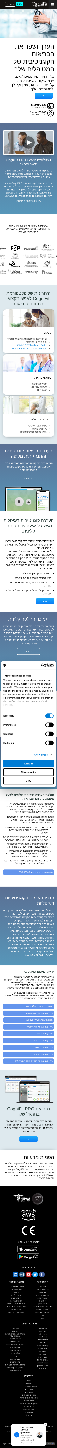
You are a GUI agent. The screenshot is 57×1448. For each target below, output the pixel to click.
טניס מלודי (15, 1328)
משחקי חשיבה (15, 1371)
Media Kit (47, 1432)
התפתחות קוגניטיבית (29, 1386)
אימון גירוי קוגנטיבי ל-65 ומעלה (39, 1006)
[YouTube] (28, 1274)
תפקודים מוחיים (42, 1310)
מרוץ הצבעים (15, 1342)
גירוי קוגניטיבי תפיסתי (43, 1054)
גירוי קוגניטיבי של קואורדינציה (40, 1027)
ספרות (15, 1356)
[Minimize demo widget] (45, 1424)
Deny (28, 780)
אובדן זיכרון (42, 1304)
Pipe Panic (42, 1337)
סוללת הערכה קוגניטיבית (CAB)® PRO (36, 872)
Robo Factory (42, 1345)
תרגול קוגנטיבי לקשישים (16, 1304)
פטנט (29, 1381)
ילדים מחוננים (28, 1409)
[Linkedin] (15, 1274)
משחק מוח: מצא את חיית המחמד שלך (15, 1335)
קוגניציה (42, 1301)
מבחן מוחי (29, 1392)
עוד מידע (28, 478)
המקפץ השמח (15, 1348)
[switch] (49, 724)
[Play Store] (28, 1256)
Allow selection (28, 772)
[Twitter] (35, 1274)
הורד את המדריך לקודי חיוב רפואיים (29, 348)
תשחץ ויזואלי (42, 1357)
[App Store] (28, 1249)
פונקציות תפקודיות (42, 1312)
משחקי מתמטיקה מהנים (28, 1404)
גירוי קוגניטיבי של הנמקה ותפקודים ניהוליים (34, 1061)
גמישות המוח (42, 1298)
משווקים (29, 1383)
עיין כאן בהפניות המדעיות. (28, 201)
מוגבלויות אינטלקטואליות (42, 1307)
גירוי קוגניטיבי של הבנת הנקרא (39, 1013)
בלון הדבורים (15, 1362)
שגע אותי (42, 1354)
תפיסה (42, 1315)
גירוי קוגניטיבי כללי (45, 1033)
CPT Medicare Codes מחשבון (32, 345)
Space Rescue (42, 1363)
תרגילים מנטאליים (29, 1395)
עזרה (8, 1432)
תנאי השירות (49, 1427)
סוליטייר (42, 1343)
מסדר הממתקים (15, 1350)
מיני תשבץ (42, 1331)
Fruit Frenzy (42, 1334)
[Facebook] (42, 1274)
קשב (42, 1318)
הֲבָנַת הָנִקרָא (29, 1407)
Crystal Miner (42, 1340)
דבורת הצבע (15, 1359)
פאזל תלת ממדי (15, 1353)
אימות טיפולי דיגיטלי (16, 1286)
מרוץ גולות (42, 1369)
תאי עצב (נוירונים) (42, 1295)
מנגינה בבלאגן (15, 1339)
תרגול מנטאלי (29, 1401)
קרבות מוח (29, 1412)
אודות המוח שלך (42, 1289)
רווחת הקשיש (16, 1298)
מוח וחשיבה (42, 1286)
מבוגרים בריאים (16, 1301)
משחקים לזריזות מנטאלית (15, 1365)
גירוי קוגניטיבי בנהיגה (43, 1040)
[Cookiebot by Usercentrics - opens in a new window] (41, 665)
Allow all (28, 763)
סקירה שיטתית (16, 1310)
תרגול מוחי (29, 1389)
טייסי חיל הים (16, 1295)
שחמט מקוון (42, 1328)
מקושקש (15, 1331)
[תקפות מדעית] (28, 278)
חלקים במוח (42, 1292)
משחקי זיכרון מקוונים (15, 1368)
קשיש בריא (16, 1292)
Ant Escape (42, 1348)
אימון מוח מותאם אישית (29, 1398)
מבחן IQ (29, 1415)
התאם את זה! (42, 1360)
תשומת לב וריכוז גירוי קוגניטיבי (39, 1020)
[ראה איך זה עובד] (28, 142)
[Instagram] (22, 1274)
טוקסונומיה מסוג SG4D (16, 1312)
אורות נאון (42, 1351)
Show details (41, 755)
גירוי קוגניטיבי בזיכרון (43, 1047)
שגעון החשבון (42, 1366)
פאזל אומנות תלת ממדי (15, 1345)
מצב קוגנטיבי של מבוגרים (16, 1307)
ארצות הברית (47, 1443)
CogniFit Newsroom (11, 1427)
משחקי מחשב (16, 1289)
